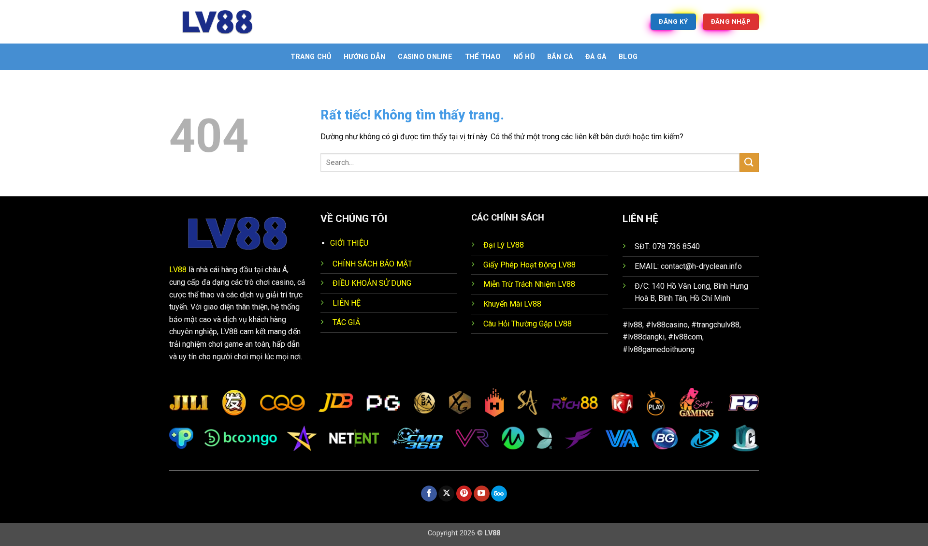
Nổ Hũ (524, 57)
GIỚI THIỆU (349, 243)
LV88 (178, 269)
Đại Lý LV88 (503, 245)
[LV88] (217, 22)
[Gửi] (749, 162)
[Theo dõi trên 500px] (499, 494)
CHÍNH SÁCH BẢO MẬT (372, 263)
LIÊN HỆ (347, 303)
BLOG (628, 57)
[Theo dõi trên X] (446, 494)
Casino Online (425, 57)
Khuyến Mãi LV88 (512, 304)
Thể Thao (483, 57)
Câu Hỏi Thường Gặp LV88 (527, 323)
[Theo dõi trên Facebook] (429, 494)
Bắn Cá (560, 57)
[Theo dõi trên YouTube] (482, 494)
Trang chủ (311, 57)
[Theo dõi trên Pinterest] (464, 494)
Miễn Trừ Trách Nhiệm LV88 (529, 284)
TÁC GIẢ (346, 322)
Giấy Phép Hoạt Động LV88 (529, 264)
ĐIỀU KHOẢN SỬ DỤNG (372, 283)
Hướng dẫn (365, 57)
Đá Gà (595, 57)
